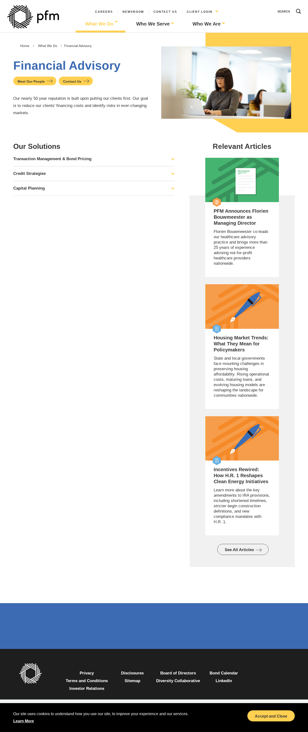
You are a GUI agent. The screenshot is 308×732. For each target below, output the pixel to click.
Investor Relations (86, 688)
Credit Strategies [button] (29, 173)
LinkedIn (224, 681)
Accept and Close (271, 716)
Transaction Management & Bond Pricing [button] (52, 159)
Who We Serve (153, 23)
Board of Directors (178, 673)
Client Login (199, 11)
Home (24, 46)
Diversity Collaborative (178, 681)
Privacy (87, 673)
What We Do (99, 23)
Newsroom (133, 11)
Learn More (23, 721)
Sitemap (132, 681)
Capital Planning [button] (29, 188)
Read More (215, 206)
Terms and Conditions (87, 681)
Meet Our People (31, 81)
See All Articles (239, 549)
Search (297, 10)
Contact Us (165, 11)
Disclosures (132, 673)
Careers (104, 11)
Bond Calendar (224, 673)
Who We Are (206, 23)
